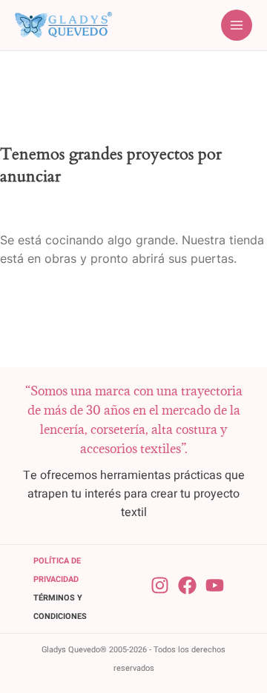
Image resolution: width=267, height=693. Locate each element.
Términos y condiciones (60, 607)
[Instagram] (160, 585)
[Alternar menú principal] (236, 25)
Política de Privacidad (57, 570)
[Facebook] (187, 585)
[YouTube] (214, 585)
